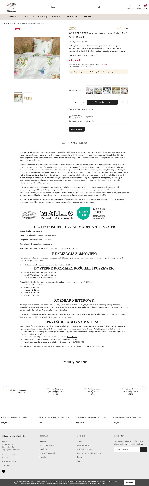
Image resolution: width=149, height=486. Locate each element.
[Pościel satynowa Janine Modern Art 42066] (107, 91)
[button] (73, 17)
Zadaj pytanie (76, 129)
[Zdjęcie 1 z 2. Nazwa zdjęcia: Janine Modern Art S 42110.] (18, 98)
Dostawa (42, 441)
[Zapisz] (143, 449)
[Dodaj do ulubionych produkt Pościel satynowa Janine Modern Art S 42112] (70, 371)
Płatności (42, 457)
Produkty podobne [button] (74, 362)
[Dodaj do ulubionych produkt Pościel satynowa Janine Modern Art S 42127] (145, 371)
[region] (106, 90)
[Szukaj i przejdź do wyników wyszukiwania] (98, 7)
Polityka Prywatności (47, 453)
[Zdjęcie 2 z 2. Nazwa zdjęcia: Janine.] (27, 98)
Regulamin (43, 449)
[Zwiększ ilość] (80, 102)
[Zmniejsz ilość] (70, 102)
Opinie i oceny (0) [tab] (79, 143)
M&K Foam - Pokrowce (85, 449)
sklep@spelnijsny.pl (9, 461)
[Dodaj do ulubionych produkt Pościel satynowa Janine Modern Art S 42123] (108, 371)
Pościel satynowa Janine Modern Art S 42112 (54, 417)
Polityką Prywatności (56, 481)
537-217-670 (6, 465)
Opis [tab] (64, 143)
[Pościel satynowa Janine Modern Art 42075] (116, 91)
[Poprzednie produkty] (6, 387)
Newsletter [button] (119, 436)
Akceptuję (129, 482)
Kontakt (79, 457)
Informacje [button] (44, 436)
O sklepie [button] (81, 436)
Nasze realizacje (83, 445)
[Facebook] (3, 471)
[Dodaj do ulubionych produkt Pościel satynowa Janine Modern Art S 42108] (33, 371)
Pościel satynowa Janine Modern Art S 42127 (128, 417)
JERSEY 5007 (72, 337)
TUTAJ (88, 282)
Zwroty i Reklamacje (46, 445)
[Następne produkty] (143, 387)
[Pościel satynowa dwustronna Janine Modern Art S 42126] (89, 91)
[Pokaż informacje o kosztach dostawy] (93, 121)
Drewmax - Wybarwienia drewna (89, 453)
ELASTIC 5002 (72, 339)
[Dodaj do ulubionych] (123, 102)
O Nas (79, 441)
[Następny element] (125, 91)
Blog (78, 461)
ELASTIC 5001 (78, 342)
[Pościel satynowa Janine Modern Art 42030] (98, 91)
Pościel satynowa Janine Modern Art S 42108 (16, 417)
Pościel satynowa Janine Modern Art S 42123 (91, 417)
